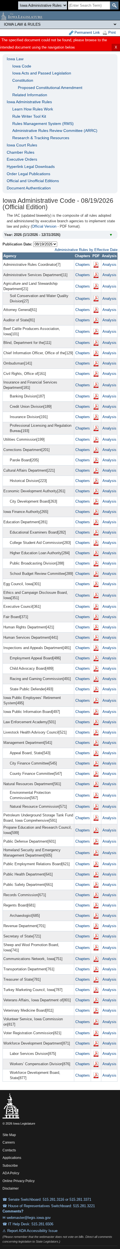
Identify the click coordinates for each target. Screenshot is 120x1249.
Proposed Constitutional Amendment (50, 87)
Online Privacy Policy (19, 1181)
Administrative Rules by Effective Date (86, 250)
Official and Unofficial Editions (33, 181)
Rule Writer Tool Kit (29, 116)
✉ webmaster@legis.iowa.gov (27, 1218)
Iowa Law (15, 59)
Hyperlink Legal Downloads (31, 166)
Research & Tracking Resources (40, 138)
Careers (9, 1142)
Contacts (9, 1150)
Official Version (44, 226)
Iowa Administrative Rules (29, 102)
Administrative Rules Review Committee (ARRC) (54, 130)
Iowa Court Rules (22, 145)
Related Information (29, 95)
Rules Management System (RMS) (43, 123)
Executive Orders (22, 159)
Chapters (82, 264)
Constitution (22, 80)
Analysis (109, 264)
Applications (12, 1158)
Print (111, 32)
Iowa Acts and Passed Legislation (41, 73)
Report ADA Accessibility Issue (32, 1231)
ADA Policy (11, 1173)
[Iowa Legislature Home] (60, 15)
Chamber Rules (20, 152)
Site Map (9, 1135)
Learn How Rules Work (32, 109)
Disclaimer (11, 1188)
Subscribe (10, 1166)
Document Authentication (29, 188)
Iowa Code (21, 66)
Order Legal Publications (28, 174)
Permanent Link (86, 32)
